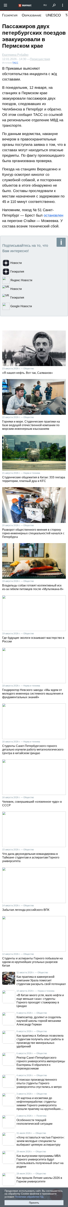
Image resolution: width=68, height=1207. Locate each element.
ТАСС (15, 63)
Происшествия (40, 59)
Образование (31, 15)
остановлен (53, 215)
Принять (34, 1202)
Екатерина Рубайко (15, 54)
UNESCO (53, 15)
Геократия (9, 15)
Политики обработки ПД (29, 1196)
